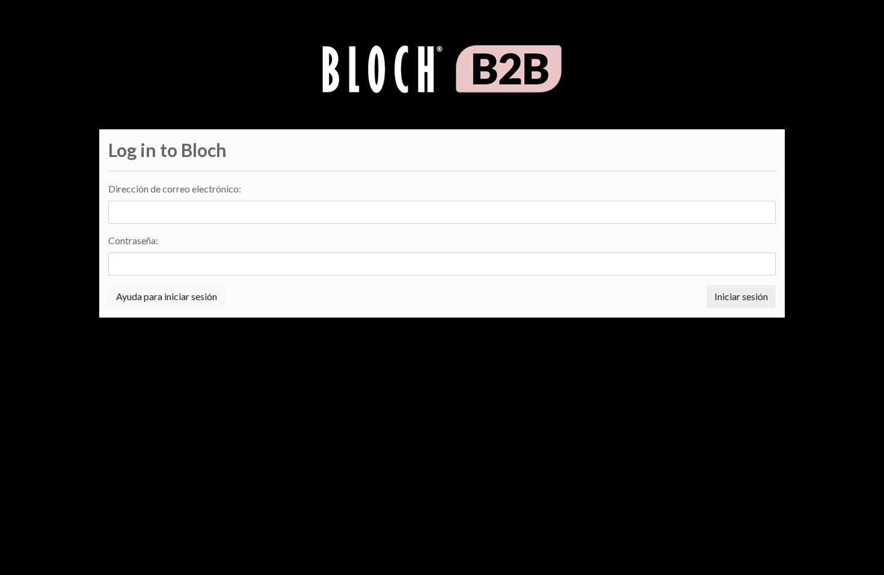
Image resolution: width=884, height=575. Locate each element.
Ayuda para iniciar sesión (166, 296)
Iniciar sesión (741, 296)
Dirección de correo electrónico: (174, 188)
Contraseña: (133, 240)
